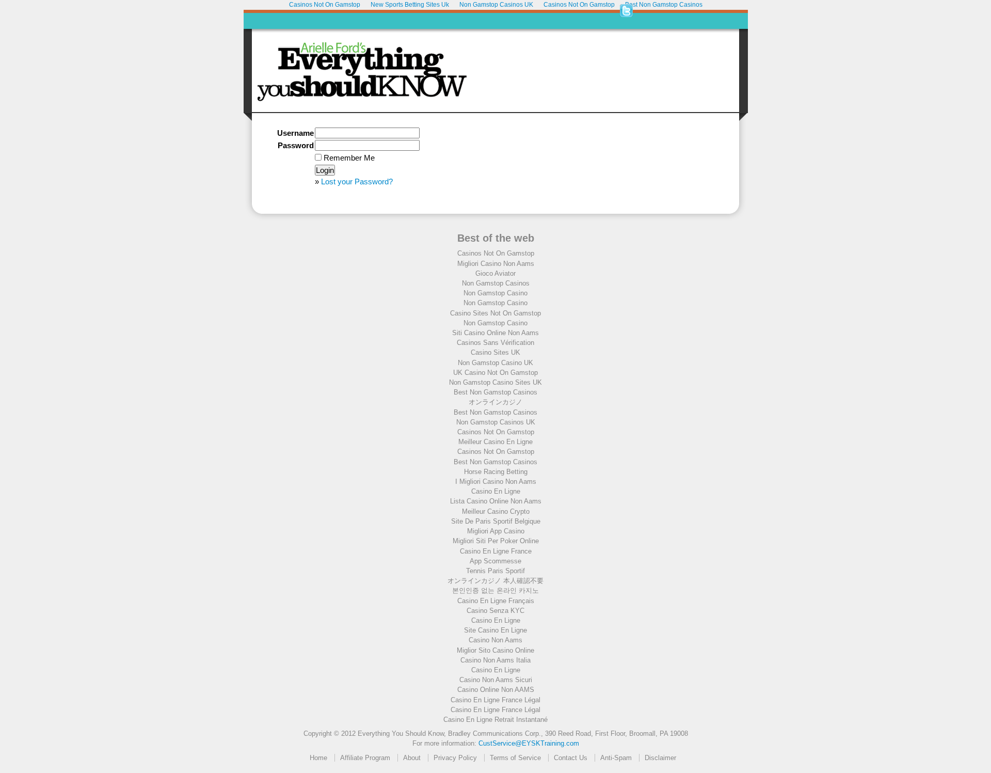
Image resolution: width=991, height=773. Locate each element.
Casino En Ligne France (496, 551)
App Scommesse (495, 561)
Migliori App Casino (495, 531)
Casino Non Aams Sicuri (495, 680)
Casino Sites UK (495, 352)
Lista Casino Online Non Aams (495, 501)
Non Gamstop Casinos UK (495, 422)
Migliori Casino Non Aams (495, 263)
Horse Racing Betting (496, 472)
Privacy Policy (455, 758)
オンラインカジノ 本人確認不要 (495, 581)
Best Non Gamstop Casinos (495, 392)
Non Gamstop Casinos (496, 283)
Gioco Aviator (495, 273)
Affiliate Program (365, 758)
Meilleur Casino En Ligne (495, 442)
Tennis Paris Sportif (495, 571)
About (412, 758)
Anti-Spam (616, 758)
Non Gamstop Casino (495, 293)
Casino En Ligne (495, 491)
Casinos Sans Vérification (495, 342)
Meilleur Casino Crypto (496, 511)
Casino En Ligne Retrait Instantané (495, 719)
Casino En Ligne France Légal (495, 700)
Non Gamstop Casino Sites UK (495, 382)
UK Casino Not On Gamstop (495, 372)
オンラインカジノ (495, 402)
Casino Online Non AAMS (495, 689)
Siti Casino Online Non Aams (495, 333)
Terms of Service (515, 758)
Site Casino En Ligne (495, 630)
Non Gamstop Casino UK (495, 363)
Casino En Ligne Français (495, 601)
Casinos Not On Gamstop (495, 253)
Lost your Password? (357, 181)
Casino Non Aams (495, 640)
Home (318, 758)
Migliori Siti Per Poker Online (496, 541)
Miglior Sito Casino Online (495, 650)
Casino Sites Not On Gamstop (495, 313)
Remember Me (348, 157)
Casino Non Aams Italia (495, 660)
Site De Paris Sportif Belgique (495, 521)
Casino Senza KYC (495, 610)
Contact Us (570, 758)
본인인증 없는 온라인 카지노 (495, 590)
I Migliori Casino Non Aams (495, 481)
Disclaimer (660, 758)
